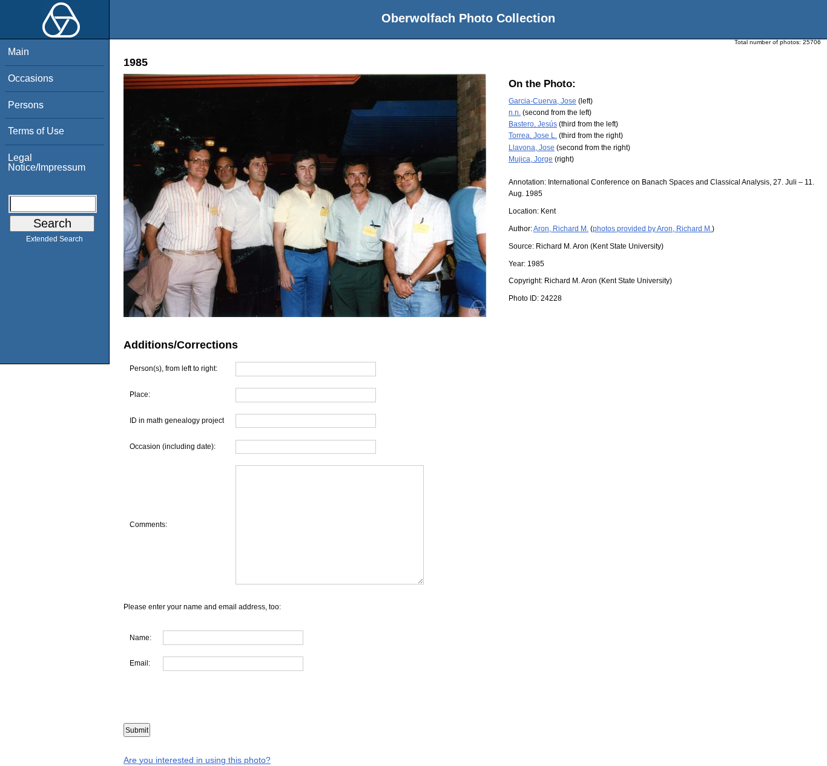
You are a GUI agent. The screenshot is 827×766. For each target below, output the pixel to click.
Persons (26, 105)
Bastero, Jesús (533, 124)
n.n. (515, 112)
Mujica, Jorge (531, 159)
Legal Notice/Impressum (46, 162)
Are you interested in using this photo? (197, 760)
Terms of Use (36, 131)
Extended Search (54, 239)
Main (18, 52)
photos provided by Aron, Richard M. (652, 228)
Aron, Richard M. (560, 228)
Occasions (30, 78)
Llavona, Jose (532, 147)
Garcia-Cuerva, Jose (542, 101)
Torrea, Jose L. (533, 135)
